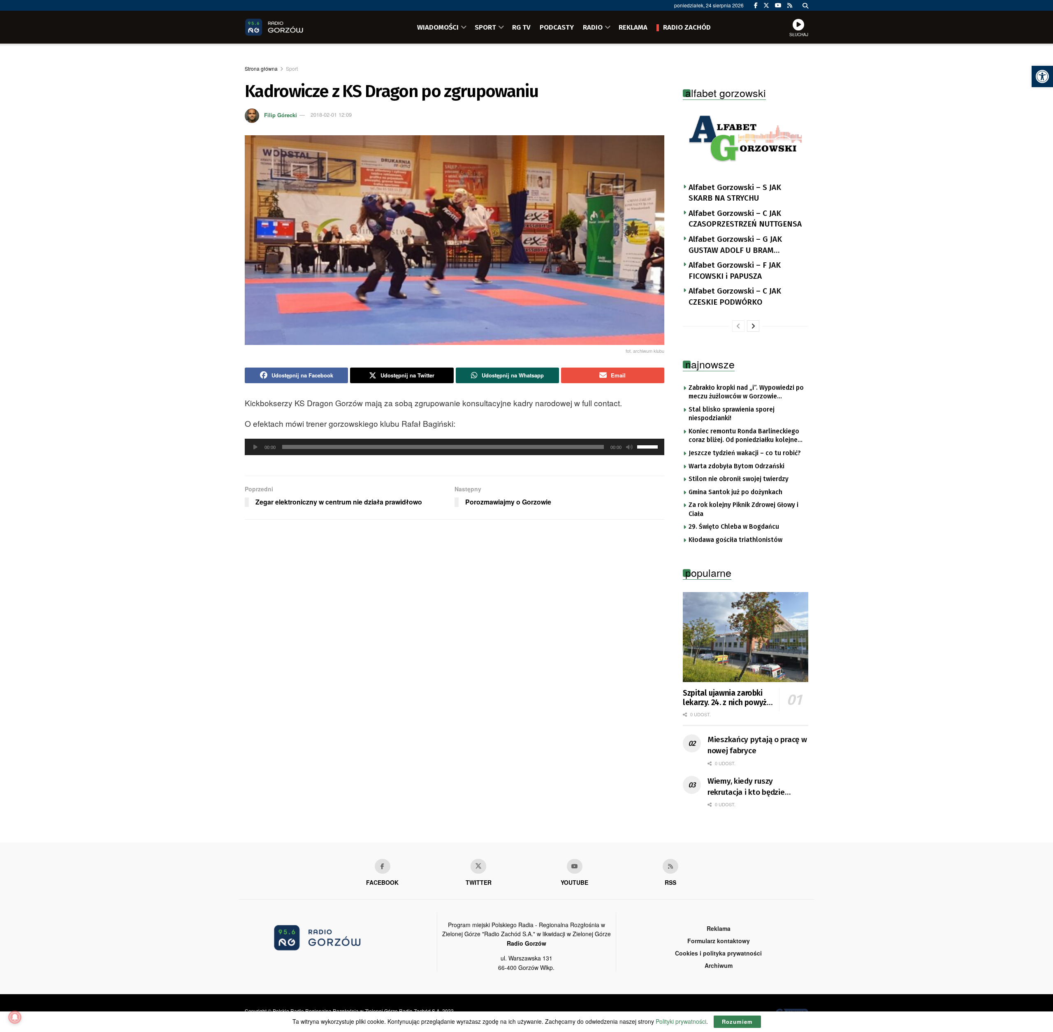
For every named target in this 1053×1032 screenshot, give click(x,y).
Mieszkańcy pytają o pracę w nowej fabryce (757, 745)
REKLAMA (633, 27)
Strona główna (261, 68)
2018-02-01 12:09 (331, 114)
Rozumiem (737, 1021)
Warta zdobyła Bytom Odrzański (736, 466)
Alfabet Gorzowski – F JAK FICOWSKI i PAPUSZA (735, 270)
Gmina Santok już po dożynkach (735, 492)
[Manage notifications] (14, 1017)
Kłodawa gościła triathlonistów (735, 540)
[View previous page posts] (738, 326)
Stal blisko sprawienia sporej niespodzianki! (732, 414)
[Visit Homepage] (286, 27)
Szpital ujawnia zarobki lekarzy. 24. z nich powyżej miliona (728, 698)
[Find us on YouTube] (778, 5)
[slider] (648, 446)
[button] (1042, 76)
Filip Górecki (280, 114)
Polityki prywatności (681, 1021)
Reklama (719, 928)
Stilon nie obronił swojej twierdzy (739, 479)
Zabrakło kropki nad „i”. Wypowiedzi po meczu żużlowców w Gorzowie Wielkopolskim (746, 392)
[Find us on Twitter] (766, 5)
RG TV (521, 27)
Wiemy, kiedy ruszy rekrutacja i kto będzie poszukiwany (746, 787)
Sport (292, 68)
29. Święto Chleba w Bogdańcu (734, 526)
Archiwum (719, 965)
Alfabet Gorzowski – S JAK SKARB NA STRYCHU (735, 193)
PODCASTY (557, 27)
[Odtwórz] (255, 447)
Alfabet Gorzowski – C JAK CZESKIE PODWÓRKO (735, 296)
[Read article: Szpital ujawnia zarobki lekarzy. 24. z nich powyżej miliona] (745, 637)
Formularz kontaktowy (718, 941)
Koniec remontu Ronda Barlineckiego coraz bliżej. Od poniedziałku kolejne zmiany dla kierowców (744, 436)
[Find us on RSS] (789, 5)
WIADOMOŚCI (438, 27)
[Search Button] (805, 5)
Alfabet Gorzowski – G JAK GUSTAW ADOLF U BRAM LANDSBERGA (735, 245)
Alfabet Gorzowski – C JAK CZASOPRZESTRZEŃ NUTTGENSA (745, 218)
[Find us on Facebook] (756, 5)
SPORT (485, 27)
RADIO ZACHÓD (687, 27)
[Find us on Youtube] (574, 866)
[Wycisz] (629, 447)
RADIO (593, 27)
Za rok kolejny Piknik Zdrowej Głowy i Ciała (743, 509)
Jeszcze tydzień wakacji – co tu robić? (745, 453)
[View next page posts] (753, 326)
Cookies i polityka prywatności (718, 953)
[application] (454, 447)
